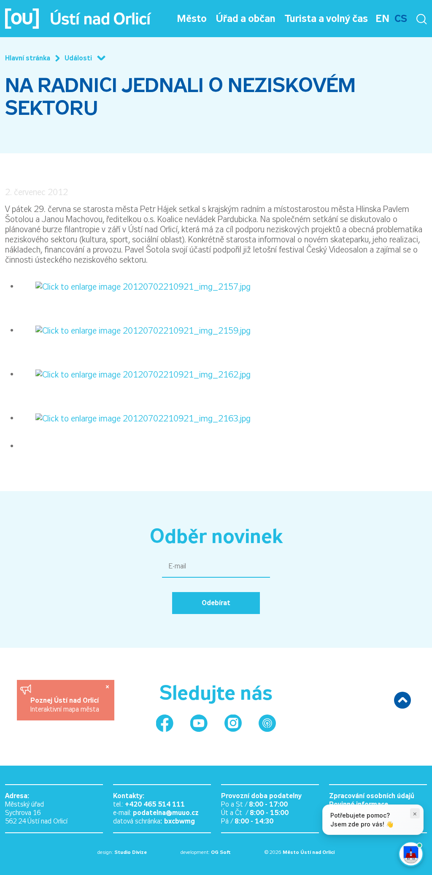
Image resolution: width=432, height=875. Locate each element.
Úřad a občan (245, 18)
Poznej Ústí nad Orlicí (65, 700)
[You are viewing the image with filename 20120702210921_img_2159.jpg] (135, 329)
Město (192, 18)
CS (400, 18)
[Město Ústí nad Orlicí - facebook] (164, 723)
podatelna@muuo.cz (166, 813)
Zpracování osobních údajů (371, 796)
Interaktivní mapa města (64, 709)
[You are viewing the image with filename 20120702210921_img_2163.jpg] (135, 417)
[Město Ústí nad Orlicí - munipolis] (267, 723)
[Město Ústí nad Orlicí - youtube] (199, 723)
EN (382, 18)
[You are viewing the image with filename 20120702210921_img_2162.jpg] (135, 373)
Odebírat (216, 603)
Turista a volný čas (326, 18)
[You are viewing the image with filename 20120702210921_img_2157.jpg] (135, 286)
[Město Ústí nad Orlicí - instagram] (233, 723)
